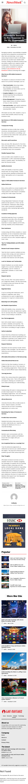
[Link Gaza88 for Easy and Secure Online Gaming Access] (5, 565)
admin (15, 45)
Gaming (3, 757)
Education (14, 32)
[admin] (14, 497)
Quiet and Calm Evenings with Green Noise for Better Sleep (18, 558)
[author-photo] (2, 623)
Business (3, 752)
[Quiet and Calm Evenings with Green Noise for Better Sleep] (5, 558)
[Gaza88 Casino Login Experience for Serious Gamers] (5, 585)
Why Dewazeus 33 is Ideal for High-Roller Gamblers (7, 486)
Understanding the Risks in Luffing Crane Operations (17, 572)
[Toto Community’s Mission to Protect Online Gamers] (5, 579)
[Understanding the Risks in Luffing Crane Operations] (5, 572)
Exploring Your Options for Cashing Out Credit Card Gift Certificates (20, 486)
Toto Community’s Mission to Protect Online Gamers (17, 579)
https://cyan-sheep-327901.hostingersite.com (14, 505)
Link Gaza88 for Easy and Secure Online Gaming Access (17, 565)
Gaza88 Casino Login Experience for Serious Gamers (18, 585)
